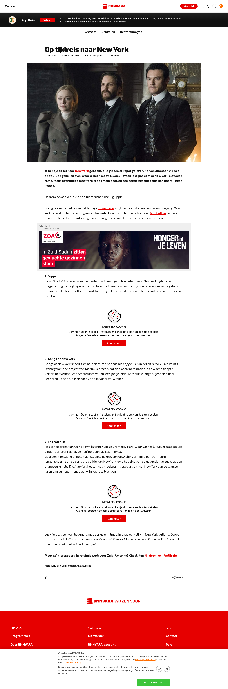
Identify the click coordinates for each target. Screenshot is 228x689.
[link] (62, 565)
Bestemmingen (131, 32)
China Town (106, 208)
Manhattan (158, 213)
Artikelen (108, 32)
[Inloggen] (214, 6)
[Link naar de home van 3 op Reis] (12, 20)
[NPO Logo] (221, 6)
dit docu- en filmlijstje (160, 555)
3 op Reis (28, 20)
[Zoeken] (202, 6)
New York (82, 171)
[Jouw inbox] (208, 6)
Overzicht (89, 32)
